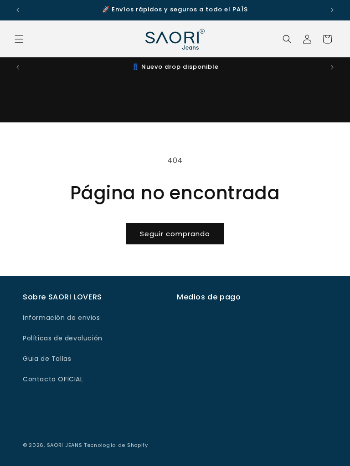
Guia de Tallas (47, 358)
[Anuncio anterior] (18, 10)
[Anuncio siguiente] (332, 10)
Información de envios (61, 317)
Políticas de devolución (63, 338)
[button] (19, 39)
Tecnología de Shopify (116, 445)
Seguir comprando (175, 233)
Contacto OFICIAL (53, 379)
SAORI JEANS (64, 445)
